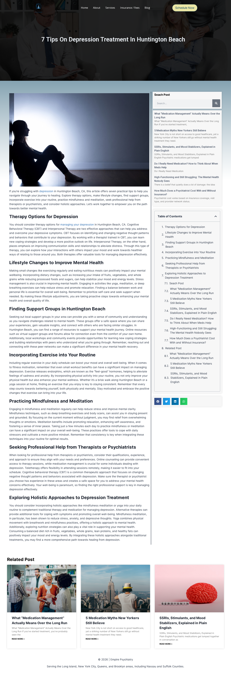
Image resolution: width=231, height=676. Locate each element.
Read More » (18, 639)
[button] (215, 216)
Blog (147, 7)
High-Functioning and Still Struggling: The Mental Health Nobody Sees (193, 330)
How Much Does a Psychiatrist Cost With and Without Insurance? (192, 340)
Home (84, 7)
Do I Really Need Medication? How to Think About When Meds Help (192, 320)
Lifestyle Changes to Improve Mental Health (188, 234)
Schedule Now (184, 7)
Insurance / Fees (130, 7)
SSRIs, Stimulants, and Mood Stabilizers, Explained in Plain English (193, 310)
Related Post (173, 348)
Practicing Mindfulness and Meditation (189, 257)
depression (46, 191)
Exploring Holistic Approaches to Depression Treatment (185, 275)
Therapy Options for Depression (185, 226)
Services (110, 7)
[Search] (216, 103)
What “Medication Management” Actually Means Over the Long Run (192, 291)
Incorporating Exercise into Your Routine (190, 252)
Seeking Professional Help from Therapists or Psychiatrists (185, 265)
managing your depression (77, 224)
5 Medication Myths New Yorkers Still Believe (180, 130)
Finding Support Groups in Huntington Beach (189, 244)
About (96, 7)
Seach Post (176, 283)
